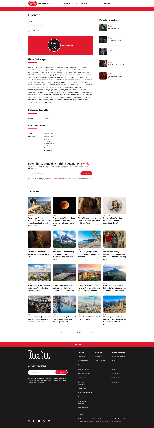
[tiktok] (34, 421)
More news (77, 333)
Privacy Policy (66, 178)
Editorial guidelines (84, 373)
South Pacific (115, 382)
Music (70, 9)
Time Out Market (78, 9)
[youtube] (49, 421)
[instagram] (29, 421)
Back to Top (78, 344)
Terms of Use (57, 178)
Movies (65, 9)
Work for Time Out (83, 369)
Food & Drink (46, 9)
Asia (112, 365)
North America (115, 373)
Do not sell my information (82, 383)
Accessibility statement (85, 393)
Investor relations (83, 361)
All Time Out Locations (118, 356)
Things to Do (37, 9)
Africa (113, 361)
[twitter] (44, 421)
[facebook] (39, 421)
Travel (53, 9)
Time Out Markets (81, 4)
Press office (81, 356)
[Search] (115, 3)
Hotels (59, 9)
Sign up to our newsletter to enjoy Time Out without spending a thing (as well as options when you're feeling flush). (58, 167)
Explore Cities (68, 4)
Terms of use (82, 397)
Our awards (81, 365)
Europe (113, 369)
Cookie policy (82, 388)
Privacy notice (82, 378)
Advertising (98, 356)
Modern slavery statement (82, 402)
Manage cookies (83, 408)
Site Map (80, 415)
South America (115, 378)
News (30, 9)
